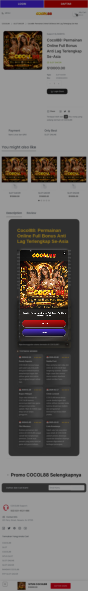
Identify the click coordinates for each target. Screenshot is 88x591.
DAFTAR (44, 323)
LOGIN (44, 332)
